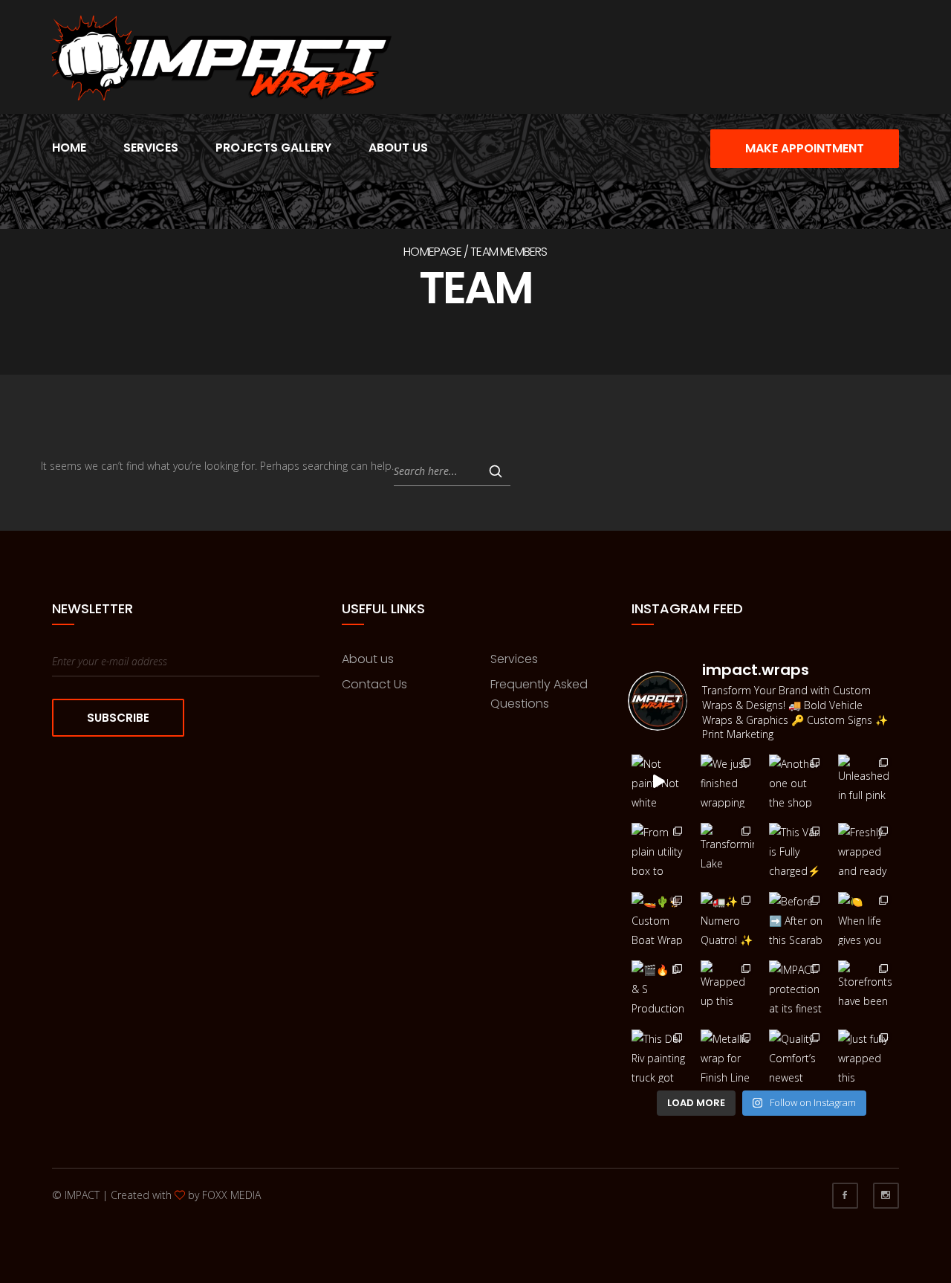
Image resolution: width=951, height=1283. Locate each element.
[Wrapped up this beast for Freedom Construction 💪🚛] (728, 987)
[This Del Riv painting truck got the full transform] (659, 1057)
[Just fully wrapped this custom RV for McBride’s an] (865, 1057)
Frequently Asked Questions (539, 694)
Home (69, 147)
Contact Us (374, 684)
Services (150, 147)
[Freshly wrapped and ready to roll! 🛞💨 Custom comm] (865, 850)
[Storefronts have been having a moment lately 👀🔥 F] (865, 987)
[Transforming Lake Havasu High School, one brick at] (728, 850)
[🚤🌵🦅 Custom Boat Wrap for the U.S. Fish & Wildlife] (659, 919)
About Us (398, 147)
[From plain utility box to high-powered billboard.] (659, 850)
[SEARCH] (495, 471)
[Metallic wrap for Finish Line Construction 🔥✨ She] (728, 1057)
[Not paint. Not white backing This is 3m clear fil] (659, 781)
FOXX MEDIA (231, 1195)
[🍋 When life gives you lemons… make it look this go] (865, 919)
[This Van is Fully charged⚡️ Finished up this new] (796, 850)
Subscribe (118, 717)
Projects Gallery (273, 147)
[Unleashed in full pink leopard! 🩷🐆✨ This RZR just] (865, 781)
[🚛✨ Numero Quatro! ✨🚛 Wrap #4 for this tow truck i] (728, 919)
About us (368, 659)
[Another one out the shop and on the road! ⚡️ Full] (796, 781)
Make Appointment (804, 148)
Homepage (432, 251)
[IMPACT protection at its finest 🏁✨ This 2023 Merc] (796, 987)
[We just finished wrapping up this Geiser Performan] (728, 781)
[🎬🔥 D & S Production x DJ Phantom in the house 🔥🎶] (659, 987)
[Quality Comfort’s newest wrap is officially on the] (796, 1057)
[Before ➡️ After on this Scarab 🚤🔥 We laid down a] (796, 919)
